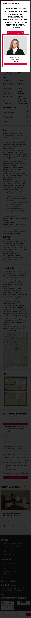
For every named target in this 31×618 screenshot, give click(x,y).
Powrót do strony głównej (15, 33)
